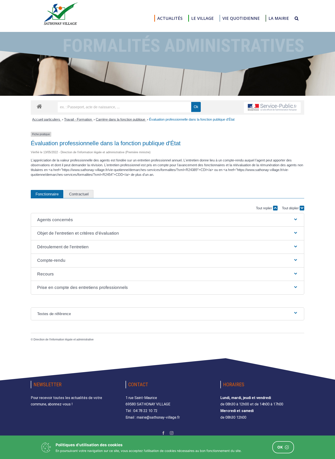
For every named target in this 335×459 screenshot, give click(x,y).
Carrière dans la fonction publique (121, 119)
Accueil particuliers (46, 119)
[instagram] (171, 433)
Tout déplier (291, 208)
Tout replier (264, 208)
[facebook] (163, 433)
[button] (297, 18)
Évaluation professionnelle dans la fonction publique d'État (191, 119)
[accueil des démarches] (39, 106)
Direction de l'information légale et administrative (64, 339)
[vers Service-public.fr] (272, 107)
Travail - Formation (78, 119)
